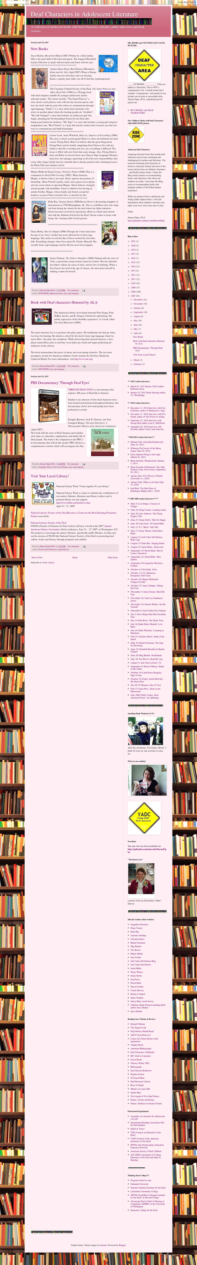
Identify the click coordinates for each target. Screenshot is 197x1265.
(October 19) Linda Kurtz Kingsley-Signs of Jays (146, 674)
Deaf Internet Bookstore (141, 1070)
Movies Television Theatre (57, 467)
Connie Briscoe (137, 990)
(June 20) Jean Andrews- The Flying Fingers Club (146, 515)
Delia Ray (135, 931)
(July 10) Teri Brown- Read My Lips (147, 659)
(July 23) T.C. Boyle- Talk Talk (144, 527)
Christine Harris (137, 939)
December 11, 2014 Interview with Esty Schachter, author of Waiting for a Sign (148, 409)
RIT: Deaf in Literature (141, 1055)
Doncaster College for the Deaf (144, 1210)
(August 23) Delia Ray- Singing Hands (147, 543)
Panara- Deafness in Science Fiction (146, 1103)
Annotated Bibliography (141, 1048)
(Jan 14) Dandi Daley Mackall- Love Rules (147, 625)
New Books (39, 48)
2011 (133, 279)
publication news (56, 293)
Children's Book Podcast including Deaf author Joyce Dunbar (148, 1006)
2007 (133, 295)
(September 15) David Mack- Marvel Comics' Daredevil (147, 552)
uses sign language (71, 293)
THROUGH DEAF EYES (80, 389)
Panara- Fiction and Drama (142, 1099)
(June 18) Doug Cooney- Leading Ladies (148, 509)
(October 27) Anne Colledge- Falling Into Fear (147, 587)
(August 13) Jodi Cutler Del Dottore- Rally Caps (147, 538)
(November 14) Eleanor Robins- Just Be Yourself (148, 605)
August (137, 316)
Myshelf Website (138, 1024)
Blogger (122, 1245)
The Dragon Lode (138, 1027)
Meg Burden (136, 946)
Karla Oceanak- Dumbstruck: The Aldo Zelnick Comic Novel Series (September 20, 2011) (148, 470)
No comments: (74, 290)
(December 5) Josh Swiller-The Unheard (148, 610)
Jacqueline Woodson (139, 924)
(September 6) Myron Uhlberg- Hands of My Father (147, 667)
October (137, 308)
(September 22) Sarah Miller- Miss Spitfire (146, 558)
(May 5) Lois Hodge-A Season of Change (145, 505)
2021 (133, 241)
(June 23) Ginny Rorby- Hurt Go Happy (148, 519)
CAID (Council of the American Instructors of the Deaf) (145, 1140)
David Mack (136, 982)
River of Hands (137, 1085)
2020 (133, 245)
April (136, 333)
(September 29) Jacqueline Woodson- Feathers (147, 564)
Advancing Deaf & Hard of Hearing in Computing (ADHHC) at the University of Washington (148, 1204)
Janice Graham (137, 997)
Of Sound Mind (137, 1077)
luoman (103, 1245)
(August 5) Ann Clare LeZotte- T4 (146, 662)
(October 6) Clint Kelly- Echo (144, 569)
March (137, 359)
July (136, 320)
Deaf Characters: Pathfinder (143, 1052)
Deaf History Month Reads (142, 1031)
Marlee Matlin (137, 953)
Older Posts (113, 557)
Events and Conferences (47, 549)
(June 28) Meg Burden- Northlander (146, 655)
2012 (133, 274)
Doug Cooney (137, 927)
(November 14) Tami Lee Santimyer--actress (147, 599)
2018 (133, 249)
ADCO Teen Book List (141, 1034)
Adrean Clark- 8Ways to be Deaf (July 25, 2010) (147, 483)
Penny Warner (137, 971)
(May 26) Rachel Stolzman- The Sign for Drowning (147, 644)
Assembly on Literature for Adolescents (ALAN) (148, 1117)
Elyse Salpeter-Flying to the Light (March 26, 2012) (145, 455)
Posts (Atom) (48, 562)
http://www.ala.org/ (83, 358)
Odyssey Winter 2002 (140, 1063)
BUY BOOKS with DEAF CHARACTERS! (142, 111)
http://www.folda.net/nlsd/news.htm (73, 502)
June (136, 324)
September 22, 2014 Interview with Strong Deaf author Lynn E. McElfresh (148, 421)
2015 (133, 262)
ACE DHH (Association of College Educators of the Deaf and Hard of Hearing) (146, 1157)
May (136, 328)
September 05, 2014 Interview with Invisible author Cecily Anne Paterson (147, 428)
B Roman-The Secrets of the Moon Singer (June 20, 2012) (146, 449)
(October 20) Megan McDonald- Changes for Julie (145, 580)
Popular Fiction (137, 1074)
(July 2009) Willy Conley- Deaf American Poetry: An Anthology (145, 696)
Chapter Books (137, 1044)
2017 (133, 253)
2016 (133, 258)
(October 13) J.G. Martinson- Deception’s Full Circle (143, 574)
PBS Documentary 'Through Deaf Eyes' (60, 382)
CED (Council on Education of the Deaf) (146, 1133)
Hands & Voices (138, 1128)
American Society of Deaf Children (146, 1151)
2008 (133, 291)
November (138, 303)
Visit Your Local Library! (50, 475)
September (139, 312)
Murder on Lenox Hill (140, 1088)
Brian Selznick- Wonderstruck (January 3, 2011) (148, 462)
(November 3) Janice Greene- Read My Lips (148, 593)
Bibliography (136, 1066)
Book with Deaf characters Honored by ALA (64, 302)
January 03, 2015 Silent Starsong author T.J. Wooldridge (148, 394)
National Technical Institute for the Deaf (148, 1187)
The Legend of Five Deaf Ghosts (145, 1096)
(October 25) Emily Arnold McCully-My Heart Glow (147, 680)
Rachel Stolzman (138, 942)
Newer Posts (37, 557)
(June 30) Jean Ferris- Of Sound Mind (147, 523)
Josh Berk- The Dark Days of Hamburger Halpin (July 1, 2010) (145, 489)
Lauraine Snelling (138, 935)
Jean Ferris (135, 979)
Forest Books (136, 1059)
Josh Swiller (136, 957)
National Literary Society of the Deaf (48, 522)
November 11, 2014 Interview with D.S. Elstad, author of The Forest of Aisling (148, 415)
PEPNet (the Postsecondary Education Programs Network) (147, 1146)
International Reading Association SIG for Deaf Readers (147, 1124)
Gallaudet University (140, 1183)
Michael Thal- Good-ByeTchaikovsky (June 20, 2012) (147, 443)
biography (42, 467)
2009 (133, 287)
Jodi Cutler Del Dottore (141, 964)
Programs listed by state (141, 1180)
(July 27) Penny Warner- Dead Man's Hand (147, 532)
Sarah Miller (136, 968)
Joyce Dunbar (136, 1011)
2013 (133, 270)
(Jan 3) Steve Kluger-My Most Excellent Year (148, 615)
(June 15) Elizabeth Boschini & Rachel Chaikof (147, 650)
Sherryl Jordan (137, 986)
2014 (133, 266)
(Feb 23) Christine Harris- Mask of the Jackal (147, 638)
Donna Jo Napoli (138, 994)
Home (75, 557)
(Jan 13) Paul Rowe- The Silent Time (147, 620)
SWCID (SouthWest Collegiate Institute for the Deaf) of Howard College (148, 1196)
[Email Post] (83, 290)
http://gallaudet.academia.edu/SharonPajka (146, 220)
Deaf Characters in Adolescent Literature (84, 14)
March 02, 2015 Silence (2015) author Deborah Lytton (147, 387)
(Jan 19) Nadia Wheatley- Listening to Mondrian (147, 631)
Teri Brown (136, 949)
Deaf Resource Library (140, 1081)
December (138, 299)
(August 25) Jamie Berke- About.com (147, 546)
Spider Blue (136, 1092)
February (138, 364)
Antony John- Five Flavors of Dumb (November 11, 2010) (146, 477)
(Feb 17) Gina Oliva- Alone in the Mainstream (145, 690)
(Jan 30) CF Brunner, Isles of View (146, 685)
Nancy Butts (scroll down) (142, 1001)
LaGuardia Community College (144, 1191)
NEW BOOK (43, 293)
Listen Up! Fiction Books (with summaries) (144, 1040)
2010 (133, 283)
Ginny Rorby (136, 975)
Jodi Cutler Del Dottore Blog (143, 961)
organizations (63, 549)
